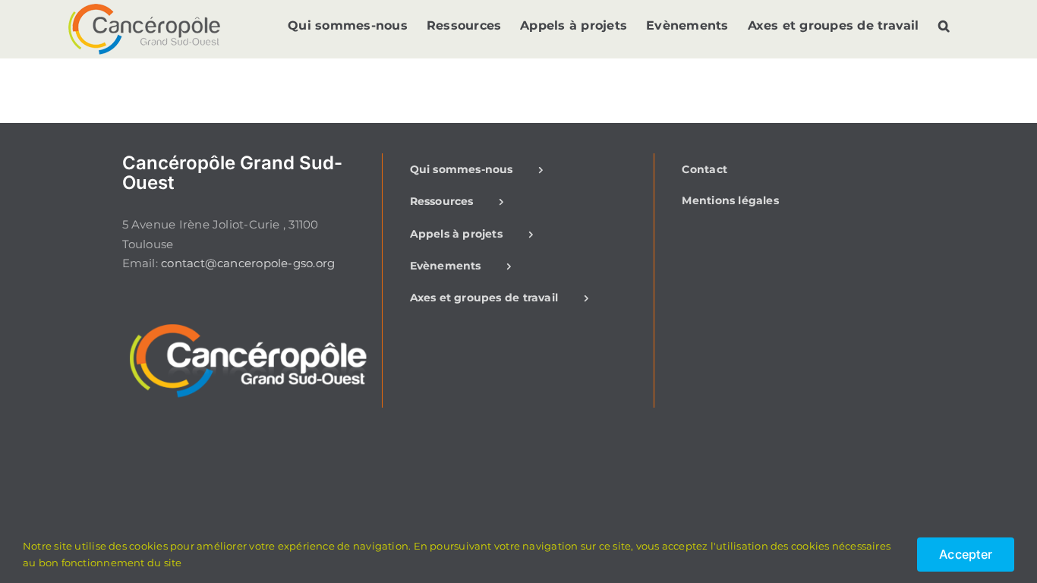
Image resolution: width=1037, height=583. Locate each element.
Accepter (965, 554)
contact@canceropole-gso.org (248, 263)
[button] (944, 25)
